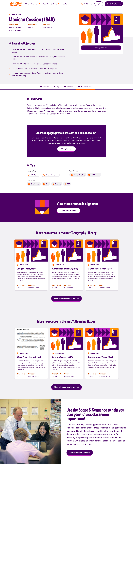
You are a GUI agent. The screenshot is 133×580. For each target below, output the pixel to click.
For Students (88, 4)
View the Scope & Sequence (79, 452)
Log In (99, 4)
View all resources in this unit (66, 298)
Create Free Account (114, 4)
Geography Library (15, 27)
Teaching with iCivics (50, 4)
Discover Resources (31, 4)
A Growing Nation (15, 30)
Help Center (66, 4)
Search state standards (68, 211)
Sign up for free (66, 149)
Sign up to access (101, 48)
